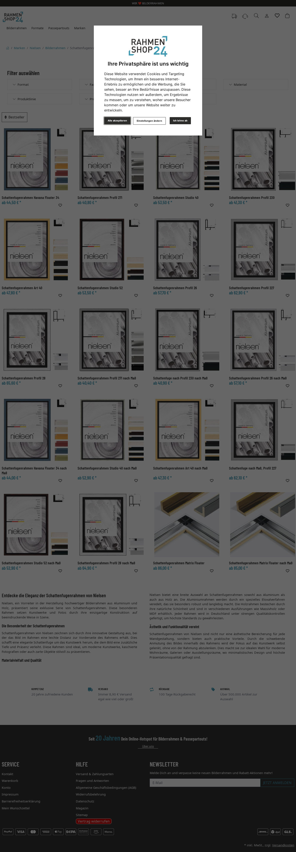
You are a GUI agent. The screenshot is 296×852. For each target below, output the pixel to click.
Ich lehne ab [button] (180, 120)
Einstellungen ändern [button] (149, 120)
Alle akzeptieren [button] (117, 120)
